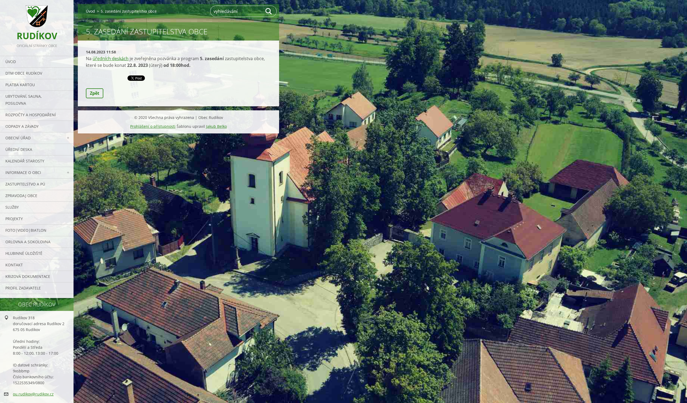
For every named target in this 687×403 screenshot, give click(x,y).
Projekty (14, 218)
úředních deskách (111, 58)
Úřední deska (18, 149)
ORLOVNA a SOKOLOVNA (27, 241)
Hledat (268, 11)
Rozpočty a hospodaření (30, 114)
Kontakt (14, 264)
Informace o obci (23, 172)
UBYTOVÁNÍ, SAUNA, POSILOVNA (23, 100)
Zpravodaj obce (21, 195)
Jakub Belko (216, 126)
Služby (12, 207)
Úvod (10, 61)
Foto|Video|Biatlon (25, 230)
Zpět (94, 93)
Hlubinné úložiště (23, 253)
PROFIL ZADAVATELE (23, 288)
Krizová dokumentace (27, 276)
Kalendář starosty (24, 161)
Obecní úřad (18, 137)
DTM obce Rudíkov (23, 73)
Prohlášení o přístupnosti (153, 126)
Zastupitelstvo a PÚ (25, 184)
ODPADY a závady (22, 126)
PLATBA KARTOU (20, 84)
